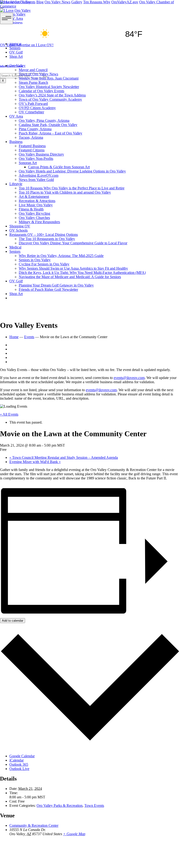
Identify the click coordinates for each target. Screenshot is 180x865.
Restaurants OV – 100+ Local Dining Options (43, 235)
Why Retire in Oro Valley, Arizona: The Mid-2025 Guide (61, 256)
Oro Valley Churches (34, 218)
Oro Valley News (57, 2)
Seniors (14, 251)
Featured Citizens (32, 150)
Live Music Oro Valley (36, 205)
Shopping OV (19, 226)
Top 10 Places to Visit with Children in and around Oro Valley (65, 192)
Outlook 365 (18, 764)
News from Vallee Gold (36, 180)
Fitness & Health (31, 209)
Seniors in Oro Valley (35, 260)
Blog (40, 2)
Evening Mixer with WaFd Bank (35, 462)
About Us (17, 2)
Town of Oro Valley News (38, 74)
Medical (15, 247)
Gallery (76, 2)
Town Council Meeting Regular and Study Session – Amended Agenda (63, 457)
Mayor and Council (33, 70)
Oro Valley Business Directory (41, 154)
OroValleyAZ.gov (124, 2)
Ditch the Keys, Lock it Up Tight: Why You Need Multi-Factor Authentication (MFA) (82, 273)
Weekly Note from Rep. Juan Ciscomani (49, 78)
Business (15, 142)
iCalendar (16, 760)
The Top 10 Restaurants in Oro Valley (47, 239)
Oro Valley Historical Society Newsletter (49, 87)
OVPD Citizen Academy (37, 108)
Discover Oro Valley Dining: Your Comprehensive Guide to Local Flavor (73, 243)
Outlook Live (19, 769)
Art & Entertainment (34, 197)
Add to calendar (12, 620)
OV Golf (16, 281)
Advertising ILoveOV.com (38, 175)
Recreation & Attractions (37, 201)
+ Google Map (74, 834)
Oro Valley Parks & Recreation (59, 806)
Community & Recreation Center (33, 825)
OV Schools (18, 230)
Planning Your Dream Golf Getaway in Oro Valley (56, 285)
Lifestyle (15, 184)
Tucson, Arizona (31, 137)
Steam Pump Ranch (33, 82)
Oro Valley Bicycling (34, 213)
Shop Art (16, 294)
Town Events (94, 806)
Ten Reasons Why (96, 2)
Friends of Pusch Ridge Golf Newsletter (48, 289)
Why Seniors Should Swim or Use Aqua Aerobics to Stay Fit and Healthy (73, 268)
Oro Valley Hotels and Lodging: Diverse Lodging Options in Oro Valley (72, 171)
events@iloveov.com (129, 378)
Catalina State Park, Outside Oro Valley (48, 125)
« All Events (9, 414)
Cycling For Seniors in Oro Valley (44, 264)
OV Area (16, 116)
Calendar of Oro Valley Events (41, 91)
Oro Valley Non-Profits (36, 159)
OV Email (8, 45)
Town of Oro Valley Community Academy (50, 99)
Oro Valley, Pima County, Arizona (44, 120)
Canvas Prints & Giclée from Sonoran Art (59, 167)
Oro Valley (17, 66)
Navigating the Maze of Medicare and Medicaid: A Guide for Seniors (70, 277)
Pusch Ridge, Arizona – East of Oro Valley (50, 133)
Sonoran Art (28, 163)
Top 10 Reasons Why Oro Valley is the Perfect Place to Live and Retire (71, 188)
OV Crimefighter (31, 112)
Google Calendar (22, 756)
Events (30, 2)
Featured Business (32, 146)
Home (4, 2)
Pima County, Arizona (35, 129)
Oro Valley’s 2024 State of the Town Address (52, 95)
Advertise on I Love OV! (34, 45)
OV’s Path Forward (33, 104)
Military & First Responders (39, 222)
